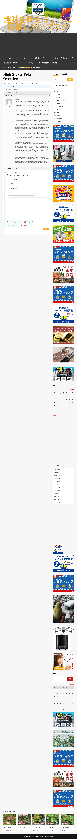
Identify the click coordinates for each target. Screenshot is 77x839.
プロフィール (12, 58)
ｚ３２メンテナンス (59, 121)
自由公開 (6, 63)
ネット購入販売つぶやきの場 (16, 68)
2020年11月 (57, 496)
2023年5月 (57, 470)
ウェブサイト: (10, 192)
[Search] (73, 57)
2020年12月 (57, 493)
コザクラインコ (58, 94)
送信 (46, 229)
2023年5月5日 (36, 830)
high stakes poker (35, 102)
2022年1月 (57, 478)
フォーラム (15, 83)
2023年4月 (57, 472)
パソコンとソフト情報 (60, 100)
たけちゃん (7, 829)
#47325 (49, 95)
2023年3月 (57, 475)
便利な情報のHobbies (36, 68)
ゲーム (44, 58)
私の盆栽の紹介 (14, 63)
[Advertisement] (38, 44)
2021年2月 (57, 490)
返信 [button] (46, 95)
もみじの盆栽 (50, 827)
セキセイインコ (58, 97)
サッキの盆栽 (36, 827)
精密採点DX (57, 115)
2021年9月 (57, 481)
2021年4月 (57, 484)
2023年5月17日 (8, 830)
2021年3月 (57, 487)
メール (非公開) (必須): (12, 188)
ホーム (6, 58)
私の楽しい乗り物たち (61, 58)
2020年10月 (57, 499)
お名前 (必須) (10, 183)
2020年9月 (57, 502)
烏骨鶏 (56, 109)
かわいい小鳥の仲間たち (28, 63)
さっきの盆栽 (7, 827)
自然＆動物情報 (58, 118)
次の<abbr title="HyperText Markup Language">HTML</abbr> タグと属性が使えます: (23, 218)
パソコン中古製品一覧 (33, 58)
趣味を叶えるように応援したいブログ (38, 22)
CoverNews (43, 836)
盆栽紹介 (56, 112)
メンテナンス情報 (58, 106)
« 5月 (54, 415)
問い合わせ (55, 63)
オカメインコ (57, 88)
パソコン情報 (21, 58)
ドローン (51, 58)
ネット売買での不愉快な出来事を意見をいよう (28, 83)
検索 (54, 673)
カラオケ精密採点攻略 (44, 63)
